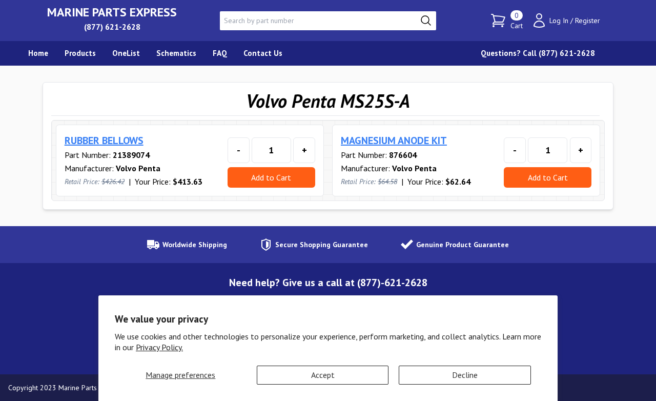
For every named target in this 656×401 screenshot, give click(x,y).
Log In (558, 20)
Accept (323, 375)
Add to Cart (271, 177)
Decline (465, 375)
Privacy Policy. (159, 347)
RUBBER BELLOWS (104, 140)
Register (587, 20)
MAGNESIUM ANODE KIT (394, 140)
